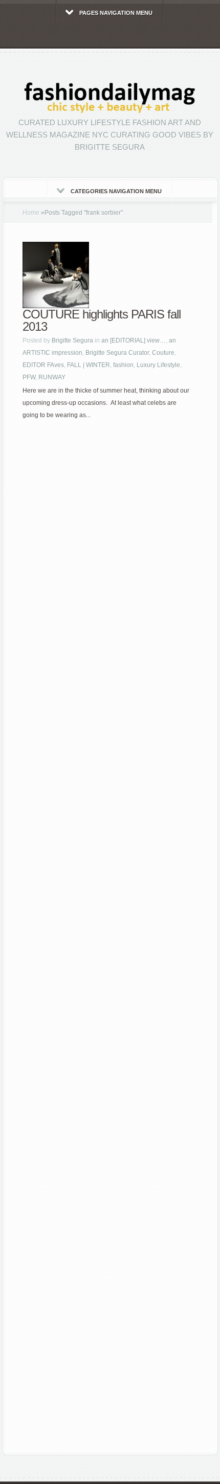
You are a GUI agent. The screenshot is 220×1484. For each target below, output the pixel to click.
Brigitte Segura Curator (117, 352)
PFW (29, 377)
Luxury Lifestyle (158, 365)
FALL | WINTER (88, 365)
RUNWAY (51, 377)
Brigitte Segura (72, 340)
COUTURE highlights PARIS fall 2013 (102, 320)
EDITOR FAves (43, 365)
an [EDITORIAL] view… (133, 340)
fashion (123, 365)
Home (31, 212)
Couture (163, 352)
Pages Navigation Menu (115, 13)
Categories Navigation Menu (116, 191)
